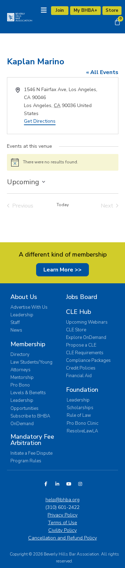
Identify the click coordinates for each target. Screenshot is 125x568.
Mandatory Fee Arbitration (32, 439)
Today (63, 205)
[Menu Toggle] (44, 10)
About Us (23, 297)
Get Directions (40, 121)
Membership (27, 344)
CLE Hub (78, 312)
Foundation (82, 390)
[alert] (62, 162)
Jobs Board (81, 297)
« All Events (102, 72)
